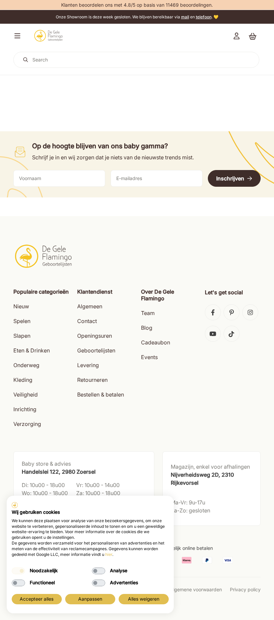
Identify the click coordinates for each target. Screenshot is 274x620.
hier (108, 554)
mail (185, 16)
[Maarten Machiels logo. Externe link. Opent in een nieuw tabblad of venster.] (15, 505)
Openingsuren (94, 335)
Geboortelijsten (96, 350)
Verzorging (27, 424)
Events (149, 357)
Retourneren (92, 379)
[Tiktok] (232, 334)
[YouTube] (213, 334)
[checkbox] (18, 571)
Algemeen (89, 306)
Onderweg (26, 365)
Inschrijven (230, 178)
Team (148, 313)
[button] (16, 36)
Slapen (21, 335)
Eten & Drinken (31, 350)
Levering (88, 365)
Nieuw (21, 306)
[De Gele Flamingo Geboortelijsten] (48, 35)
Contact (87, 321)
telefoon (204, 16)
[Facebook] (213, 312)
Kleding (22, 379)
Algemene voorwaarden (196, 589)
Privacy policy (245, 589)
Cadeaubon (155, 342)
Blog (146, 327)
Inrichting (24, 409)
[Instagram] (250, 312)
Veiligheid (25, 394)
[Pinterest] (232, 312)
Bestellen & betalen (100, 394)
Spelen (21, 321)
